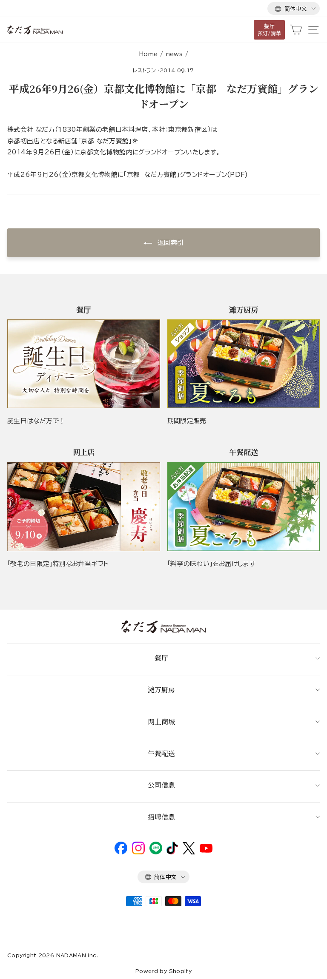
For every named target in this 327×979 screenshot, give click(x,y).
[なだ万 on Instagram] (138, 852)
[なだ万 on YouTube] (206, 851)
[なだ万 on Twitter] (189, 852)
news (174, 54)
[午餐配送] (243, 506)
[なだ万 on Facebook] (121, 852)
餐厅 (161, 658)
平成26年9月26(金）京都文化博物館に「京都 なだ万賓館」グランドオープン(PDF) (127, 174)
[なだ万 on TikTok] (172, 852)
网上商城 (161, 721)
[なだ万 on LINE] (155, 852)
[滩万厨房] (243, 363)
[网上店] (83, 506)
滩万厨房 (161, 689)
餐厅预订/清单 (269, 29)
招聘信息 (161, 817)
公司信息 (161, 785)
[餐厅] (83, 363)
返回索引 (169, 242)
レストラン (144, 70)
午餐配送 (161, 753)
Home (148, 54)
